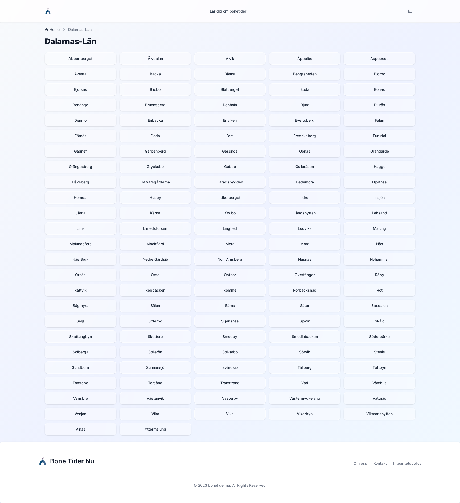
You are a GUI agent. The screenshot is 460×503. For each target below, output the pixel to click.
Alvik (230, 58)
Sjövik (304, 321)
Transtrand (230, 383)
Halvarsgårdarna (155, 182)
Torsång (155, 383)
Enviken (230, 120)
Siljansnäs (230, 321)
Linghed (230, 228)
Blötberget (230, 89)
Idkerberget (230, 197)
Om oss (360, 463)
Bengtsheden (305, 74)
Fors (230, 135)
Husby (155, 197)
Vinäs (80, 429)
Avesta (80, 74)
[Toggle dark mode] (410, 11)
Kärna (155, 213)
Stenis (379, 352)
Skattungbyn (80, 336)
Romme (229, 290)
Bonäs (379, 89)
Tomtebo (80, 383)
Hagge (379, 166)
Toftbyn (379, 367)
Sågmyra (80, 305)
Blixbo (155, 89)
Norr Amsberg (229, 259)
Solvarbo (230, 352)
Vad (304, 383)
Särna (230, 305)
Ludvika (305, 228)
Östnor (230, 274)
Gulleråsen (304, 166)
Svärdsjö (230, 367)
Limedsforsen (155, 228)
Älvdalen (155, 58)
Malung (379, 228)
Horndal (80, 197)
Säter (304, 305)
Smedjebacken (305, 336)
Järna (80, 213)
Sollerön (155, 352)
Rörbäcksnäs (304, 290)
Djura (304, 105)
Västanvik (155, 398)
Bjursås (80, 89)
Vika (155, 413)
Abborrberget (80, 58)
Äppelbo (304, 58)
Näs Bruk (80, 259)
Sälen (155, 305)
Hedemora (305, 182)
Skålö (379, 321)
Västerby (230, 398)
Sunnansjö (155, 367)
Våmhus (379, 383)
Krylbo (230, 213)
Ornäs (80, 274)
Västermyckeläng (304, 398)
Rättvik (80, 290)
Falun (379, 120)
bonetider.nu (219, 485)
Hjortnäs (379, 182)
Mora (230, 244)
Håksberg (80, 182)
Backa (155, 74)
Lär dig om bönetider (228, 11)
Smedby (230, 336)
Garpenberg (155, 151)
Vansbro (80, 398)
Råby (379, 274)
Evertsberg (304, 120)
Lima (80, 228)
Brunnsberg (155, 105)
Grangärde (379, 151)
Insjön (379, 197)
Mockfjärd (155, 244)
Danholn (230, 105)
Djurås (379, 105)
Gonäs (304, 151)
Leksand (379, 213)
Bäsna (229, 74)
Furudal (379, 135)
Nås (379, 244)
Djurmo (80, 120)
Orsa (155, 274)
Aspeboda (379, 58)
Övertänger (305, 274)
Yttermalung (155, 429)
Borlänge (80, 105)
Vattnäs (379, 398)
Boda (304, 89)
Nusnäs (304, 259)
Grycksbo (155, 166)
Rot (380, 290)
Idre (304, 197)
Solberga (80, 352)
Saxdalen (379, 305)
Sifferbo (155, 321)
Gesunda (230, 151)
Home (55, 29)
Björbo (379, 74)
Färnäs (81, 135)
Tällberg (305, 367)
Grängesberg (80, 166)
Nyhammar (379, 259)
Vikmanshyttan (379, 413)
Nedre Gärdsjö (155, 259)
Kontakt (380, 463)
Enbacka (155, 120)
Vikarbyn (305, 413)
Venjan (80, 413)
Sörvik (304, 352)
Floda (155, 135)
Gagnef (80, 151)
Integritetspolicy (407, 463)
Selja (80, 321)
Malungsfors (80, 244)
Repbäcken (155, 290)
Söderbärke (379, 336)
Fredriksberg (304, 135)
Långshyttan (305, 213)
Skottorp (155, 336)
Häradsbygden (230, 182)
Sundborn (80, 367)
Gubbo (230, 166)
